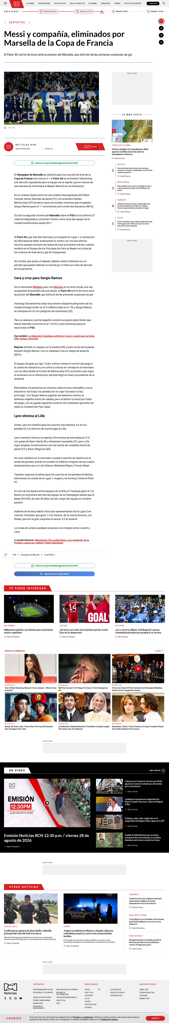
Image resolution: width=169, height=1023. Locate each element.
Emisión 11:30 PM (157, 11)
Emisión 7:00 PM (121, 11)
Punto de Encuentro (132, 3)
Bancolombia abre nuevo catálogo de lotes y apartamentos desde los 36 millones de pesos (134, 188)
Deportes (17, 22)
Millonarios (9, 626)
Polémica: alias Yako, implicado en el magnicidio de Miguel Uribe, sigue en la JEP (144, 819)
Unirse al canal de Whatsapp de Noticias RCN (56, 163)
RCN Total (89, 992)
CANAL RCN (153, 3)
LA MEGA (88, 1007)
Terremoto (134, 894)
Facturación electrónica (67, 989)
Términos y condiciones (82, 1017)
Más (155, 770)
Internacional (44, 3)
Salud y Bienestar (77, 3)
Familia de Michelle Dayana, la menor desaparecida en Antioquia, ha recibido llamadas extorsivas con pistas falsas (143, 837)
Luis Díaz (63, 626)
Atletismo (119, 626)
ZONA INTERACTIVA (146, 992)
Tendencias (105, 3)
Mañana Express (50, 11)
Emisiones (12, 11)
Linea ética (60, 1000)
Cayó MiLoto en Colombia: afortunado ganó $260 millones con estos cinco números (146, 921)
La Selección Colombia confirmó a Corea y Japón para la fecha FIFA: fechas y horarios (54, 337)
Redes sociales (135, 936)
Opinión (117, 3)
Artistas (121, 164)
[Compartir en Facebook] (161, 28)
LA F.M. (87, 998)
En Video (17, 770)
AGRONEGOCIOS (116, 995)
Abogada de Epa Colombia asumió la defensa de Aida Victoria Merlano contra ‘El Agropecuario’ (145, 942)
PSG (14, 555)
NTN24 (87, 989)
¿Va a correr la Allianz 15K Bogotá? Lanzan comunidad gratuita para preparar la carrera (138, 631)
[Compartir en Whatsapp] (161, 42)
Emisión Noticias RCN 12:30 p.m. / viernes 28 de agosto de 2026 (46, 838)
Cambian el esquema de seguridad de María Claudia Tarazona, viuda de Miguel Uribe (144, 801)
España (67, 926)
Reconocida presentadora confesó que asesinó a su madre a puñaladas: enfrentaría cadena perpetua (134, 170)
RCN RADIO (89, 995)
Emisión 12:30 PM (86, 11)
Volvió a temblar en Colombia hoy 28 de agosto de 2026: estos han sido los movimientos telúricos (130, 151)
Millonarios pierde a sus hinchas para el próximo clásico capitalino (28, 631)
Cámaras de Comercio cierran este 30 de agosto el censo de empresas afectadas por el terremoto (143, 784)
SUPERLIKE (143, 995)
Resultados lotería (137, 915)
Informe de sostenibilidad (62, 993)
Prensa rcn (38, 1003)
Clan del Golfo (10, 926)
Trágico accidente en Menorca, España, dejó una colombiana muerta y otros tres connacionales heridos (88, 933)
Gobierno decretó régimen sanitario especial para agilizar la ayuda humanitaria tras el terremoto (145, 901)
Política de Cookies (109, 1019)
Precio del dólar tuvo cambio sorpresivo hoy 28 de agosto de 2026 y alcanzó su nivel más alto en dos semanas (134, 223)
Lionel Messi (49, 555)
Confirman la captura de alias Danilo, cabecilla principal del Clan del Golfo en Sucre (28, 932)
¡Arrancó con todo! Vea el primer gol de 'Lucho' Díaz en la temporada (84, 631)
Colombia (30, 3)
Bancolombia (123, 182)
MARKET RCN (144, 998)
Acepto (155, 1018)
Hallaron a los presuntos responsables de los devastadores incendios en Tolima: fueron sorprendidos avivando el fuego (133, 206)
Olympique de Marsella (30, 555)
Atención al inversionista (38, 1007)
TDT (99, 989)
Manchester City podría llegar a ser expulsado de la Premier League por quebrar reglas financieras (51, 541)
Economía (93, 3)
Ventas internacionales (66, 997)
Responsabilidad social (43, 989)
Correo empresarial (41, 1000)
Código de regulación (42, 997)
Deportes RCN (60, 3)
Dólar (120, 218)
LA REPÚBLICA (115, 989)
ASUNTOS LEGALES (117, 992)
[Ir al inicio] (16, 4)
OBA (58, 1003)
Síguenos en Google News (56, 574)
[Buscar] (164, 3)
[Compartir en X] (161, 35)
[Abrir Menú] (5, 3)
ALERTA (88, 1001)
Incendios (121, 200)
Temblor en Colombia (121, 145)
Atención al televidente (43, 992)
